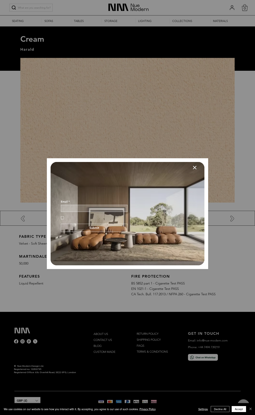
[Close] (250, 409)
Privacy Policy (147, 409)
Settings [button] (203, 409)
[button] (194, 161)
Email (65, 235)
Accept (239, 409)
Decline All (220, 409)
